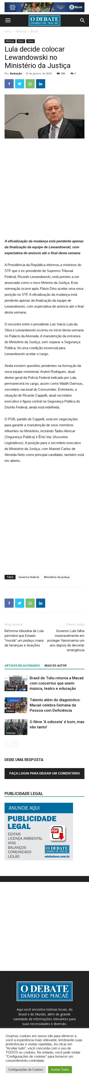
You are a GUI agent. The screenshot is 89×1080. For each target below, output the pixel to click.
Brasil (34, 31)
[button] (82, 20)
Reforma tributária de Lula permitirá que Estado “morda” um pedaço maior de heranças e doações (24, 638)
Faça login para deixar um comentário (44, 773)
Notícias (21, 31)
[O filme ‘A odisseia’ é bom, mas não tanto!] (16, 727)
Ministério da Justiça (57, 577)
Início (8, 31)
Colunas (11, 733)
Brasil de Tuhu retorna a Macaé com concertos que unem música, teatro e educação (57, 683)
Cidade (10, 689)
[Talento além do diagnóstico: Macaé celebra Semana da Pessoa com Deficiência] (16, 705)
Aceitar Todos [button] (60, 1069)
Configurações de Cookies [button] (25, 1069)
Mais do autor (55, 665)
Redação (16, 73)
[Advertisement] (44, 188)
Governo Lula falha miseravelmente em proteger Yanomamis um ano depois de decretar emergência (65, 640)
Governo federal (28, 577)
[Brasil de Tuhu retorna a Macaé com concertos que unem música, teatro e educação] (16, 683)
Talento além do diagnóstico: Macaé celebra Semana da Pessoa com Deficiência (55, 705)
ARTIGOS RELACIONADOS (22, 665)
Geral (30, 41)
